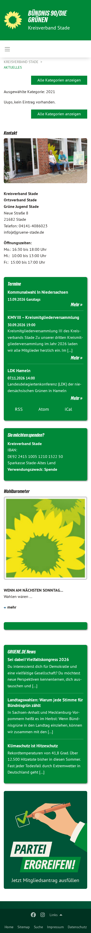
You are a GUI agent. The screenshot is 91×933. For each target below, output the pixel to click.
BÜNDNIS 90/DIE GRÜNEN (47, 16)
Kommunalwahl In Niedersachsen (38, 292)
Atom (43, 409)
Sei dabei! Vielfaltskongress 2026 (38, 659)
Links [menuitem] (54, 915)
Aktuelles (13, 67)
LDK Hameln (19, 370)
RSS (19, 409)
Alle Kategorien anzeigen (59, 80)
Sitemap (23, 927)
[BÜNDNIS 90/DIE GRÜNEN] (13, 20)
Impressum (55, 927)
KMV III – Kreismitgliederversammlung (43, 317)
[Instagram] (42, 915)
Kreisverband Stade (21, 62)
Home (9, 927)
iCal (68, 409)
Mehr (75, 304)
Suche (38, 927)
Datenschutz (77, 927)
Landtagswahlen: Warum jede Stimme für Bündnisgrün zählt (45, 702)
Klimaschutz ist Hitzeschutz (33, 746)
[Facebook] (33, 915)
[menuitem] (9, 927)
